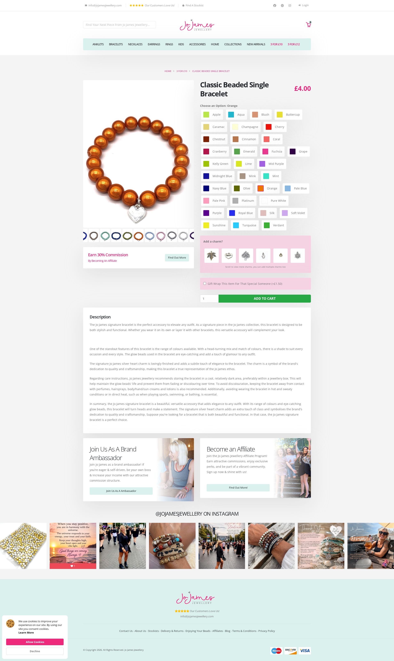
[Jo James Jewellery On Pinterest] (283, 6)
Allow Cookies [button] (35, 642)
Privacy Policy (266, 631)
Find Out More (177, 257)
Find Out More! (238, 487)
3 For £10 (276, 44)
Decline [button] (35, 651)
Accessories (197, 44)
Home (215, 44)
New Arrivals (256, 44)
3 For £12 (294, 44)
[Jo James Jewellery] (197, 24)
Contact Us (126, 631)
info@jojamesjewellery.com (197, 616)
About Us (140, 631)
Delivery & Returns (172, 631)
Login (305, 5)
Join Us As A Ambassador (121, 491)
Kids (181, 44)
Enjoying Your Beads (198, 631)
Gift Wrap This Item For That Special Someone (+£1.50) (245, 284)
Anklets (98, 44)
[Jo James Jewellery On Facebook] (275, 6)
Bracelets (116, 44)
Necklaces (135, 44)
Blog (227, 631)
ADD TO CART (265, 298)
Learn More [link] (26, 632)
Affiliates (217, 631)
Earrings (154, 44)
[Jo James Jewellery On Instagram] (290, 6)
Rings (169, 44)
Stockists (153, 631)
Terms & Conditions (244, 631)
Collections (233, 44)
